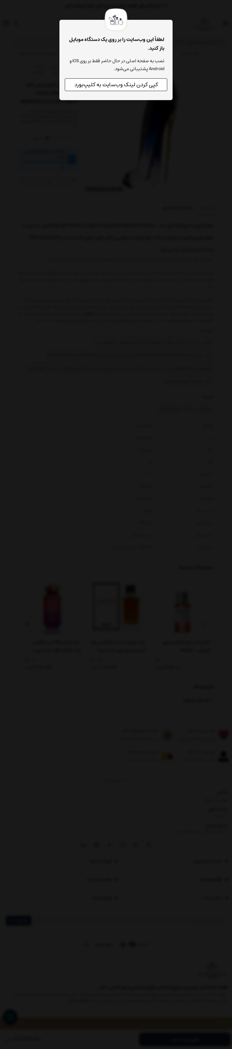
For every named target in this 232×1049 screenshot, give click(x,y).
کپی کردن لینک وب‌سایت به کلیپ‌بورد (116, 84)
